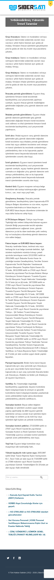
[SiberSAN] (27, 7)
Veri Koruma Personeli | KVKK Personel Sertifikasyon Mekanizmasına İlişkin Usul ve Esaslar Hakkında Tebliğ (28, 523)
